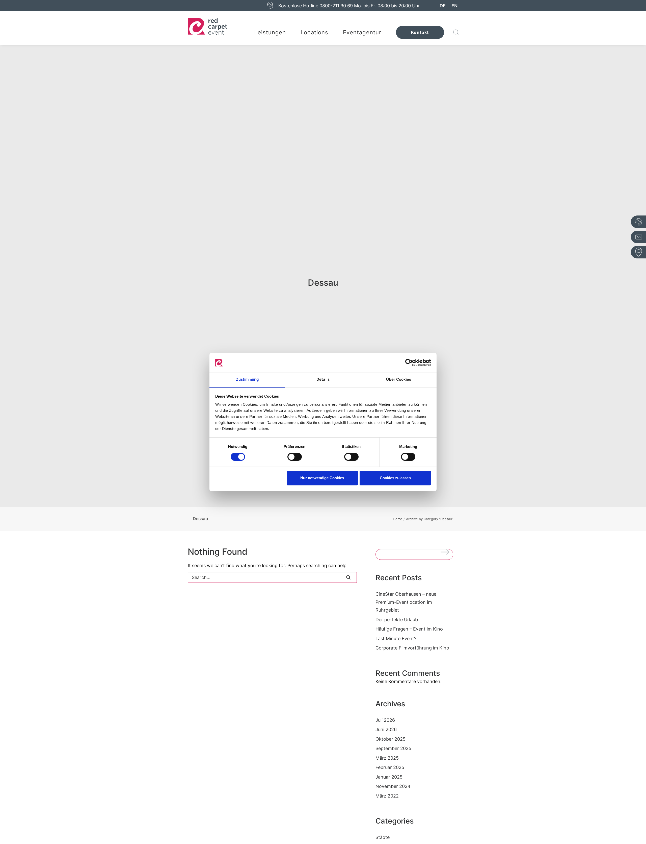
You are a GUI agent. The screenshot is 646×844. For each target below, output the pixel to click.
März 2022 (387, 796)
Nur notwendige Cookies (322, 478)
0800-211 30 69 (336, 5)
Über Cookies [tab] (398, 379)
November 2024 (393, 786)
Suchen (447, 553)
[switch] (294, 457)
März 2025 (387, 758)
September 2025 (393, 748)
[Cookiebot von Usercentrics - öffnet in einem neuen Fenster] (409, 362)
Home (397, 519)
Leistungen (270, 32)
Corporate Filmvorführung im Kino (412, 647)
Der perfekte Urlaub (396, 619)
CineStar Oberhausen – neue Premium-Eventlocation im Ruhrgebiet (405, 602)
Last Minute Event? (395, 638)
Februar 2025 (389, 767)
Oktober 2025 (390, 739)
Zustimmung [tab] (247, 379)
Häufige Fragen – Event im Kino (409, 629)
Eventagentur (362, 32)
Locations (314, 32)
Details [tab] (323, 379)
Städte (382, 837)
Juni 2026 (386, 729)
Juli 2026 (385, 720)
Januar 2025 (388, 777)
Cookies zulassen (395, 478)
